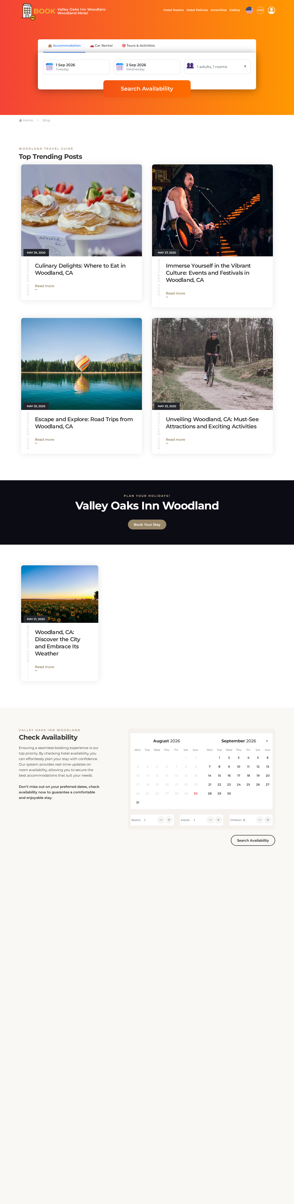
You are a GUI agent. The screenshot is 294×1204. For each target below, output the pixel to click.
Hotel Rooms (172, 10)
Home (27, 120)
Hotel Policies (197, 10)
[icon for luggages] (249, 10)
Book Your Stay (147, 524)
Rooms (136, 820)
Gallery (234, 10)
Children (236, 820)
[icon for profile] (271, 10)
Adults (185, 820)
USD (260, 10)
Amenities (218, 10)
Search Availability (147, 88)
